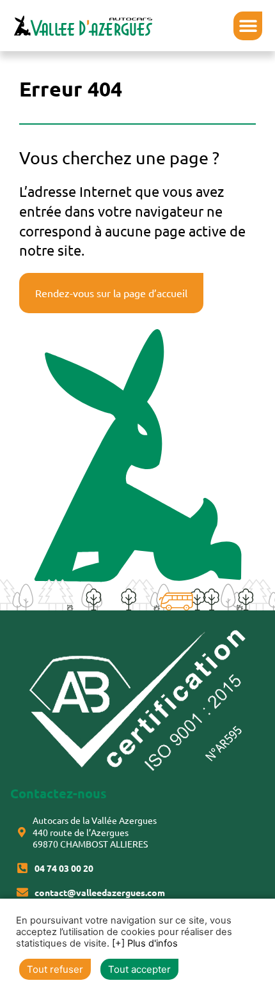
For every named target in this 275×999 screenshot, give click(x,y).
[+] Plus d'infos (145, 943)
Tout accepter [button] (139, 969)
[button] (247, 26)
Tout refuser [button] (55, 969)
